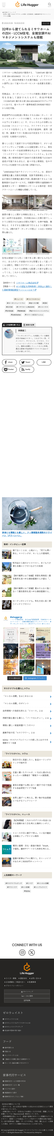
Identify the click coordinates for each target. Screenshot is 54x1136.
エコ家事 (26, 887)
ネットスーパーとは (11, 1055)
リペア (30, 883)
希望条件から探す (11, 1093)
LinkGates (16, 315)
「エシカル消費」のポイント (16, 703)
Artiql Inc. (38, 1132)
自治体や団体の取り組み (13, 1030)
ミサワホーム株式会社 (26, 282)
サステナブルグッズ (14, 883)
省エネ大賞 (34, 303)
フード (7, 1042)
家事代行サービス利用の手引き (15, 1081)
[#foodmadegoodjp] (43, 666)
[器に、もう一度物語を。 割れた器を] (26, 634)
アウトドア (13, 887)
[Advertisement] (27, 404)
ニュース (19, 299)
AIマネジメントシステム (40, 311)
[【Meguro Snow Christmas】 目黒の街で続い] (10, 650)
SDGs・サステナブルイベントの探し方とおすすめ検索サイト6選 (25, 741)
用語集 (27, 1000)
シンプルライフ (41, 887)
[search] (49, 2)
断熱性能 (22, 311)
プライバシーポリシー (14, 985)
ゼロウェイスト (13, 1013)
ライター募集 (11, 978)
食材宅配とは (9, 1048)
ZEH (45, 303)
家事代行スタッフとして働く (14, 1097)
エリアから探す (10, 1089)
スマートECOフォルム (34, 315)
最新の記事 (30, 325)
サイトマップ (28, 992)
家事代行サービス (14, 1075)
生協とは (8, 1051)
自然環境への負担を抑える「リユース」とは (23, 710)
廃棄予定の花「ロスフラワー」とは (19, 732)
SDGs (27, 891)
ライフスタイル (34, 299)
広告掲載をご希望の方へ (15, 982)
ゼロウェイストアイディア (14, 1027)
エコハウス (44, 307)
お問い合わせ (36, 978)
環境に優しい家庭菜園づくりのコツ (19, 725)
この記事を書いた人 (13, 325)
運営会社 (23, 978)
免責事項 (32, 982)
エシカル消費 (43, 883)
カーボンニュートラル (16, 303)
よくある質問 (28, 996)
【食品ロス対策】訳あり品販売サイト (17, 1059)
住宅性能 (10, 311)
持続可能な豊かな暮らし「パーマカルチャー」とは (26, 718)
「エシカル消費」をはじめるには (18, 696)
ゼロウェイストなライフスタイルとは (17, 1023)
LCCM (10, 307)
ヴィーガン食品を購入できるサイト (17, 1063)
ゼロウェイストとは (11, 1019)
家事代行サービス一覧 (12, 1085)
